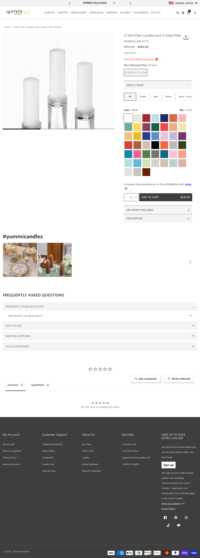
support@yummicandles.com (136, 457)
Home (7, 27)
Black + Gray (185, 96)
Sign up (168, 465)
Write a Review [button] (181, 378)
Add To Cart (165, 197)
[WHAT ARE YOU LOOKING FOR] (177, 13)
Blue (156, 96)
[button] (50, 12)
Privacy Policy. (169, 508)
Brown (169, 96)
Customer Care (129, 444)
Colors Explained (90, 464)
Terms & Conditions (12, 451)
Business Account (11, 464)
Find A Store (88, 451)
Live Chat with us (130, 451)
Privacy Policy (9, 457)
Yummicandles (20, 551)
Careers (85, 457)
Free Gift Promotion (91, 471)
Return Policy (48, 451)
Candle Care (48, 464)
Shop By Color (49, 471)
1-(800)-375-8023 (130, 464)
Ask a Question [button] (147, 378)
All (130, 96)
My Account (9, 444)
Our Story (86, 444)
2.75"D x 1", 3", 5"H (136, 73)
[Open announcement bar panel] (113, 3)
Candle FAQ (48, 457)
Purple (143, 96)
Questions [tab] (37, 385)
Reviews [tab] (13, 385)
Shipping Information (52, 444)
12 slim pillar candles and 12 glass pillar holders (37, 27)
